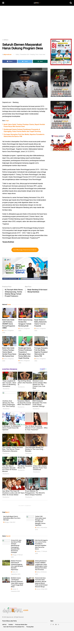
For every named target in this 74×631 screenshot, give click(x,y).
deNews (6, 40)
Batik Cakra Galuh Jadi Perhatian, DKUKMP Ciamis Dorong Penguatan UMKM (8, 324)
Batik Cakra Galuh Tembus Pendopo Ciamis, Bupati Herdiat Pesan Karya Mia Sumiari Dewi (9, 352)
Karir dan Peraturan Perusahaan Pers (13, 626)
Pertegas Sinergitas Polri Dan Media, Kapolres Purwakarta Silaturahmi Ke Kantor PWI (41, 352)
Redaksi (11, 624)
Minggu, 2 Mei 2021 (9, 522)
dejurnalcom (7, 54)
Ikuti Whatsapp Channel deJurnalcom (25, 250)
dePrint (4, 624)
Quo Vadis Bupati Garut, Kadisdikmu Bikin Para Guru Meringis (11, 518)
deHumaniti (39, 344)
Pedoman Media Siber (21, 624)
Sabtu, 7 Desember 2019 (22, 54)
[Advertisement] (37, 23)
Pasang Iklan (30, 626)
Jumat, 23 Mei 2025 (41, 589)
